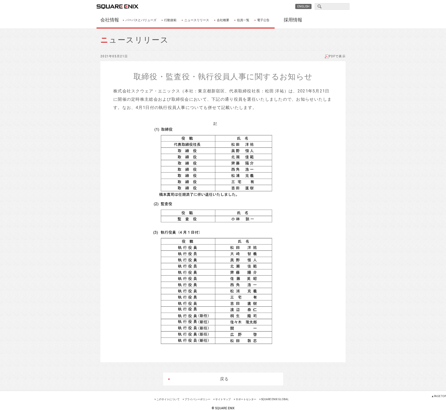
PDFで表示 (337, 56)
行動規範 (170, 20)
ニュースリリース (196, 20)
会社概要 (223, 20)
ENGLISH (303, 6)
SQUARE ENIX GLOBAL (275, 399)
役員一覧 (243, 20)
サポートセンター (246, 399)
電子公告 (263, 20)
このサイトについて (168, 399)
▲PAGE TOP (438, 396)
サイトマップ (223, 399)
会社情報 (109, 19)
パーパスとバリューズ (140, 20)
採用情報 (293, 19)
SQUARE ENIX (123, 6)
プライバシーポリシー (197, 399)
